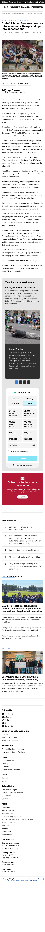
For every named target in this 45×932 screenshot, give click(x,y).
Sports (24, 2)
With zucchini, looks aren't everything (24, 557)
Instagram (8, 717)
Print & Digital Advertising (12, 793)
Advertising (8, 786)
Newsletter (8, 726)
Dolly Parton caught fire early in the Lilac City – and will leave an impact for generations (25, 566)
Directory (6, 767)
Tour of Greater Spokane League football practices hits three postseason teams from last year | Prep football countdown (21, 619)
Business (30, 2)
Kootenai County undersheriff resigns (24, 550)
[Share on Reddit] (11, 83)
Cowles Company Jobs (11, 816)
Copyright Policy (33, 880)
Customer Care (8, 761)
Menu (5, 2)
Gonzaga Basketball (18, 13)
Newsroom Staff (8, 810)
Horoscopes (7, 835)
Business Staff (7, 813)
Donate (5, 734)
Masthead (6, 807)
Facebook (8, 714)
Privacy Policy (22, 880)
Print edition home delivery (13, 749)
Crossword (6, 832)
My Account (7, 781)
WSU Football (6, 13)
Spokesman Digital (9, 790)
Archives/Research (9, 822)
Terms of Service (12, 880)
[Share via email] (7, 83)
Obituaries (6, 799)
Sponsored (10, 649)
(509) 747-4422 (8, 865)
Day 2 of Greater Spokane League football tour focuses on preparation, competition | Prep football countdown (22, 609)
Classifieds (6, 796)
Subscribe (6, 778)
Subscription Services (11, 770)
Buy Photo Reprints (10, 740)
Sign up (22, 497)
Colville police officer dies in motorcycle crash (20, 528)
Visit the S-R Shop (9, 737)
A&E (36, 2)
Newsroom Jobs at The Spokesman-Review (20, 819)
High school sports (19, 20)
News (18, 2)
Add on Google (25, 83)
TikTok (7, 720)
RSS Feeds (6, 825)
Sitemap (5, 764)
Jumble (5, 828)
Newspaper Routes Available (13, 752)
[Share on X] (4, 83)
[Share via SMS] (14, 83)
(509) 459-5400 (8, 872)
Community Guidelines (36, 879)
